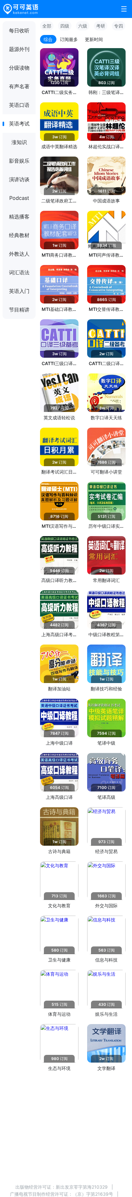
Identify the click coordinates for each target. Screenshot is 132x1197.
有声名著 (19, 86)
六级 (82, 26)
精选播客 (19, 216)
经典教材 (19, 235)
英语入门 (19, 291)
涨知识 (19, 142)
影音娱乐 (19, 161)
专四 (118, 26)
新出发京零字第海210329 (82, 1187)
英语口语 (19, 105)
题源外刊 (19, 49)
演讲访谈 (19, 179)
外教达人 (19, 254)
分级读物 (19, 67)
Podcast (19, 198)
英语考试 (19, 123)
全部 (46, 26)
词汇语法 (19, 272)
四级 (64, 26)
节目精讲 (19, 309)
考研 (100, 26)
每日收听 (19, 30)
